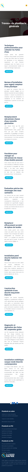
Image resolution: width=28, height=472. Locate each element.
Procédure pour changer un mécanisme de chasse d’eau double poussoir (13, 157)
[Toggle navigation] (26, 5)
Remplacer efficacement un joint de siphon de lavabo (13, 225)
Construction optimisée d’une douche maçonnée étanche (12, 291)
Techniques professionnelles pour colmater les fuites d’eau (13, 48)
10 (17, 403)
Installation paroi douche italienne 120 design (13, 258)
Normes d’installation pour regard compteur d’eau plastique (13, 84)
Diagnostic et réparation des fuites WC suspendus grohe (13, 327)
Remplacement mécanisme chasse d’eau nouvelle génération (12, 120)
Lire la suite (9, 71)
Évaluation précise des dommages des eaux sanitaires (13, 190)
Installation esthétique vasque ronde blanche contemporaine (14, 362)
